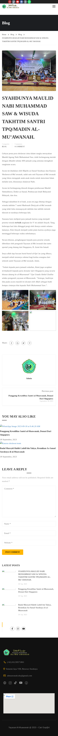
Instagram (18, 629)
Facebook (12, 629)
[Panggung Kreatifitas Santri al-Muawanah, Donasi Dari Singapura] (20, 426)
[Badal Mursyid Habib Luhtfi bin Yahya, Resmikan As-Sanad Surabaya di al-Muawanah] (10, 443)
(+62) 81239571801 (15, 662)
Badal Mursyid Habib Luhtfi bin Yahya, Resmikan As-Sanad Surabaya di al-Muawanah (34, 608)
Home (4, 34)
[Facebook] (21, 2)
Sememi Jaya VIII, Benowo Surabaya (21, 669)
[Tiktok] (13, 2)
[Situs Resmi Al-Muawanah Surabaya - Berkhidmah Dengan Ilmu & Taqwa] (11, 6)
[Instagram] (9, 2)
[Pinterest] (30, 343)
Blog (12, 34)
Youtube (23, 629)
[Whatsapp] (29, 2)
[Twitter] (23, 343)
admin (29, 378)
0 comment (20, 147)
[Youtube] (17, 2)
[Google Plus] (17, 343)
